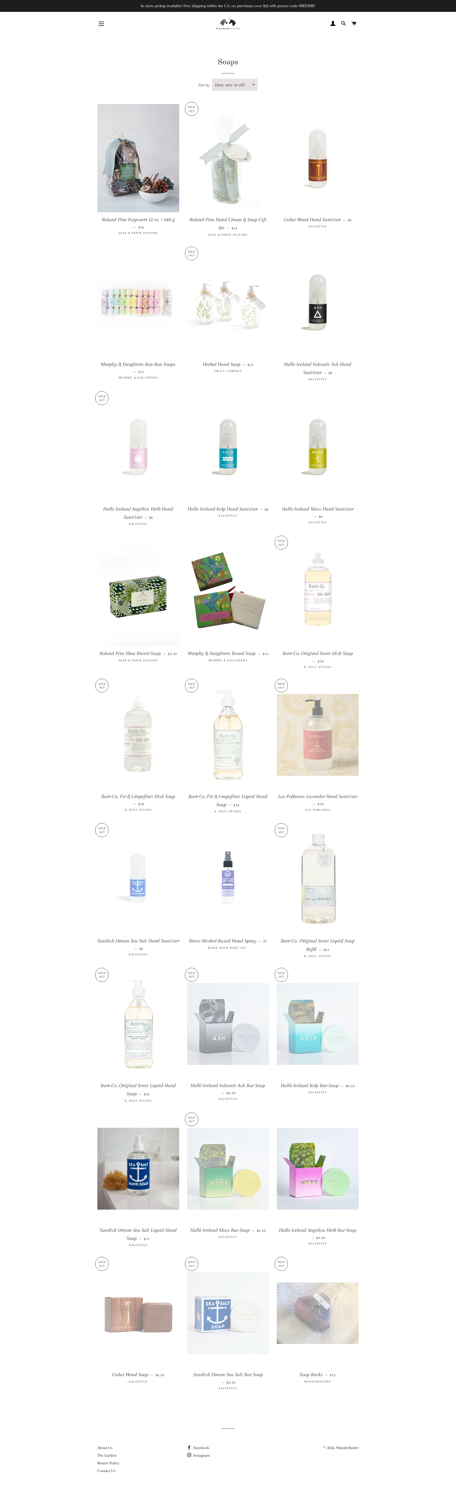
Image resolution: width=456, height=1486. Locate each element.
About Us (104, 1447)
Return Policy (108, 1463)
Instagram (201, 1455)
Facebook (200, 1447)
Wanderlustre (347, 1447)
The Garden (107, 1455)
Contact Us (106, 1470)
